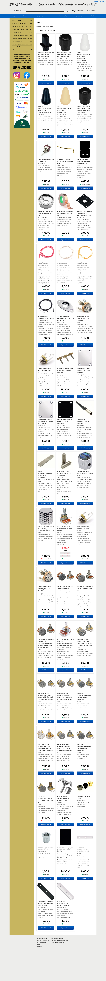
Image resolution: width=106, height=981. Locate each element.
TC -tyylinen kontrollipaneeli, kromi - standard (63, 903)
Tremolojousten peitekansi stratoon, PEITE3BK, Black (84, 162)
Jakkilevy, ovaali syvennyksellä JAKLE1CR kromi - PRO (65, 318)
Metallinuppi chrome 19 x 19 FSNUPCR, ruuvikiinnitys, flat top (46, 529)
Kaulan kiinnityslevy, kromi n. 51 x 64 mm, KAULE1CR (84, 370)
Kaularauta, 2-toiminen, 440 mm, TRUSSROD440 (83, 421)
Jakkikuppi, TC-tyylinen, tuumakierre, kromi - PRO (46, 213)
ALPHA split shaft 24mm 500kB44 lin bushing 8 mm (85, 588)
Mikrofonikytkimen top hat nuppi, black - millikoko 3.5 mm (46, 54)
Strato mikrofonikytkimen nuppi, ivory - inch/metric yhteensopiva (64, 110)
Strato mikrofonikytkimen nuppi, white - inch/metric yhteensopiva (83, 56)
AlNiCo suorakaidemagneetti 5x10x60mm (45, 473)
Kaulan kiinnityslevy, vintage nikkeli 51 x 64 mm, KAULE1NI (45, 421)
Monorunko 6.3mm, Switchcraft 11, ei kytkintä (83, 318)
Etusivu (14, 16)
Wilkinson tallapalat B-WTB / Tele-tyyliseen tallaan (65, 370)
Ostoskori (91, 16)
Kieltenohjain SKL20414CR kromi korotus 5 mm (63, 798)
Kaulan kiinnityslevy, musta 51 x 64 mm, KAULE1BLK (64, 421)
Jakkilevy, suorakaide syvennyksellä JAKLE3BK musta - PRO (84, 213)
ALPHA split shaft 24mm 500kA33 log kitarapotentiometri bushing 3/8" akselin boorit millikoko (46, 643)
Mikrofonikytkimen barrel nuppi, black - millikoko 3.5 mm (64, 54)
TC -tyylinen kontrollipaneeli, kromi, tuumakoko (83, 850)
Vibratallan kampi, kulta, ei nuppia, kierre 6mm (65, 162)
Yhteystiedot (78, 16)
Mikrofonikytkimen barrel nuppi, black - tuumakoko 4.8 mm (84, 108)
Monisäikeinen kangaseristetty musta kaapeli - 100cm (46, 318)
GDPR (50, 16)
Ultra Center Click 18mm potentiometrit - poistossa (65, 529)
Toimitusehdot (38, 16)
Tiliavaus (24, 16)
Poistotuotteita (62, 16)
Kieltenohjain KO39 (83, 796)
